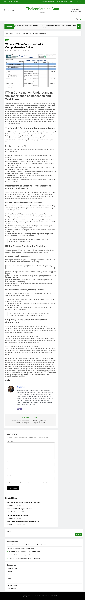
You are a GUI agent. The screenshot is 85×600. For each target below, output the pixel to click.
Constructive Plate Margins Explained (19, 509)
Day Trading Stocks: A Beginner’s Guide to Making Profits (51, 25)
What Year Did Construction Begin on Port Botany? (59, 3)
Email (9, 469)
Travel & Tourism (62, 19)
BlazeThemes (27, 597)
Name (9, 462)
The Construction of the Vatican (17, 515)
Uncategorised (12, 588)
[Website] (20, 409)
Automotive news (18, 19)
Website (9, 476)
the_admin (9, 51)
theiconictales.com (42, 9)
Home (36, 19)
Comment (10, 441)
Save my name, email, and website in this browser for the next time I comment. (31, 483)
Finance (29, 19)
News (42, 19)
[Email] (18, 409)
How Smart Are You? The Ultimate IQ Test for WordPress (24, 558)
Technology (50, 19)
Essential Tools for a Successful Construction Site (23, 522)
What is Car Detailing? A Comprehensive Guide (16, 25)
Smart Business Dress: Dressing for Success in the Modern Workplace (27, 545)
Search (9, 531)
